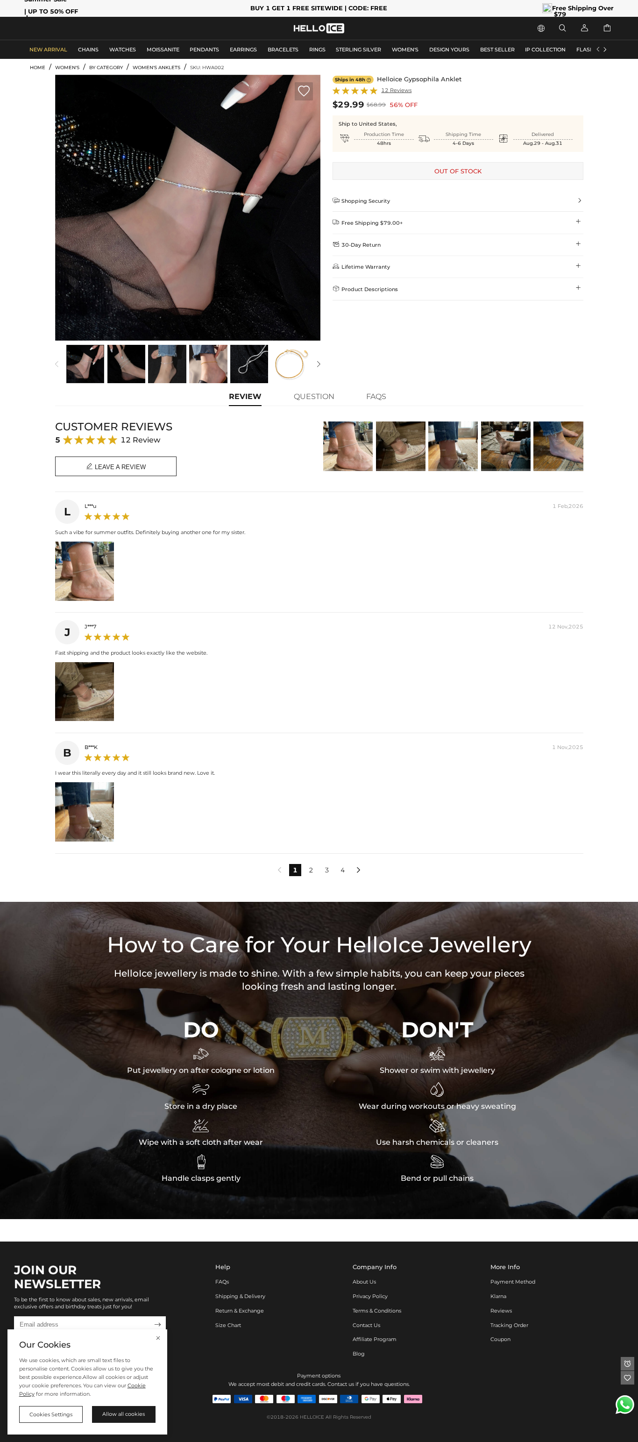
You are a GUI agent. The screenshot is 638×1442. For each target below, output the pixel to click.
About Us (364, 1281)
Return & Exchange (239, 1310)
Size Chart (228, 1325)
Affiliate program (375, 1339)
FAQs (222, 1281)
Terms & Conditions (377, 1310)
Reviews (501, 1310)
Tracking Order (509, 1325)
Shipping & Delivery (240, 1296)
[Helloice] (319, 28)
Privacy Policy (370, 1296)
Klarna (498, 1296)
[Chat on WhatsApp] (625, 1404)
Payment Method (512, 1281)
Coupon (500, 1339)
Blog (359, 1353)
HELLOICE (312, 1417)
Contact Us (366, 1325)
